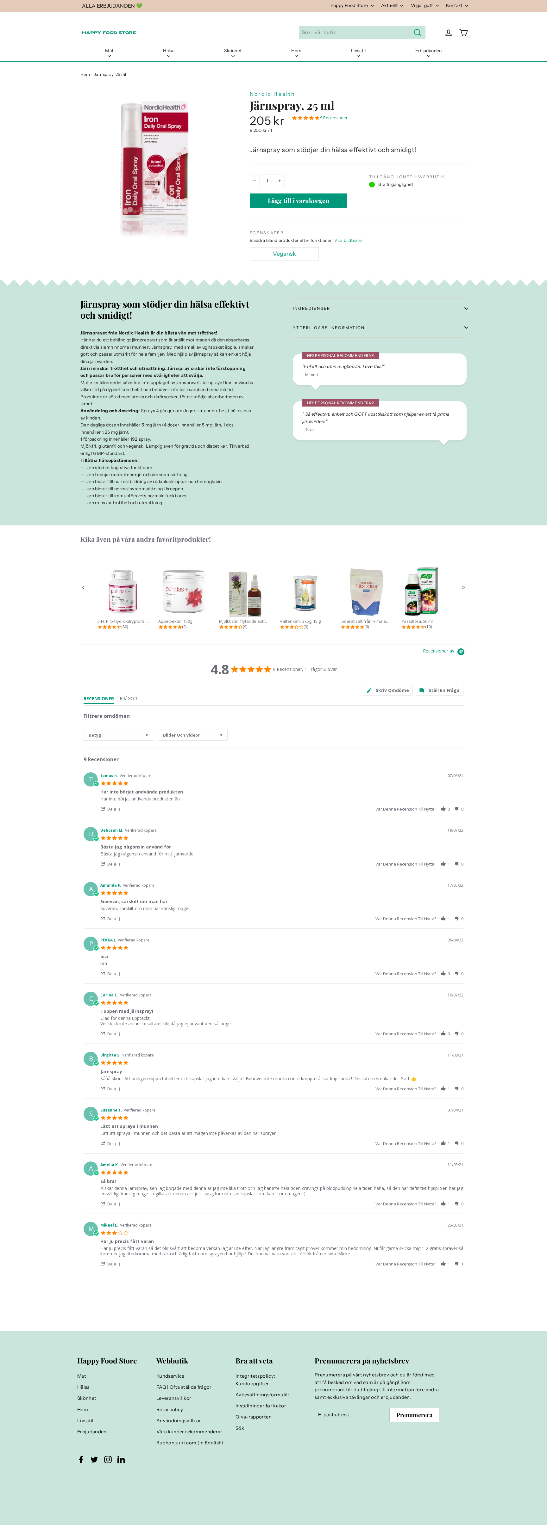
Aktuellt (390, 5)
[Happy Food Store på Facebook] (81, 1459)
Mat (109, 50)
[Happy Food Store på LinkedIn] (121, 1459)
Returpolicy (169, 1409)
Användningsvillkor (178, 1421)
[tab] (388, 690)
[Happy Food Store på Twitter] (94, 1459)
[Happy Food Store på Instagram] (108, 1459)
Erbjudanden (428, 50)
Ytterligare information (329, 327)
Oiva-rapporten (254, 1417)
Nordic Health (273, 94)
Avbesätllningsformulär (263, 1395)
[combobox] (118, 735)
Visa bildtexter (348, 240)
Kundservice (170, 1376)
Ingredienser (311, 308)
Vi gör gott (422, 5)
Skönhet (233, 50)
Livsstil (358, 50)
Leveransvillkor (173, 1398)
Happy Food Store (349, 5)
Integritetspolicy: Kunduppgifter (255, 1380)
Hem (296, 50)
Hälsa (168, 50)
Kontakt (454, 5)
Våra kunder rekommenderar (189, 1432)
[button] (83, 588)
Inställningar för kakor (261, 1406)
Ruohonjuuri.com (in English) (189, 1443)
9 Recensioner (334, 117)
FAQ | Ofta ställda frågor (184, 1387)
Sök (240, 1428)
